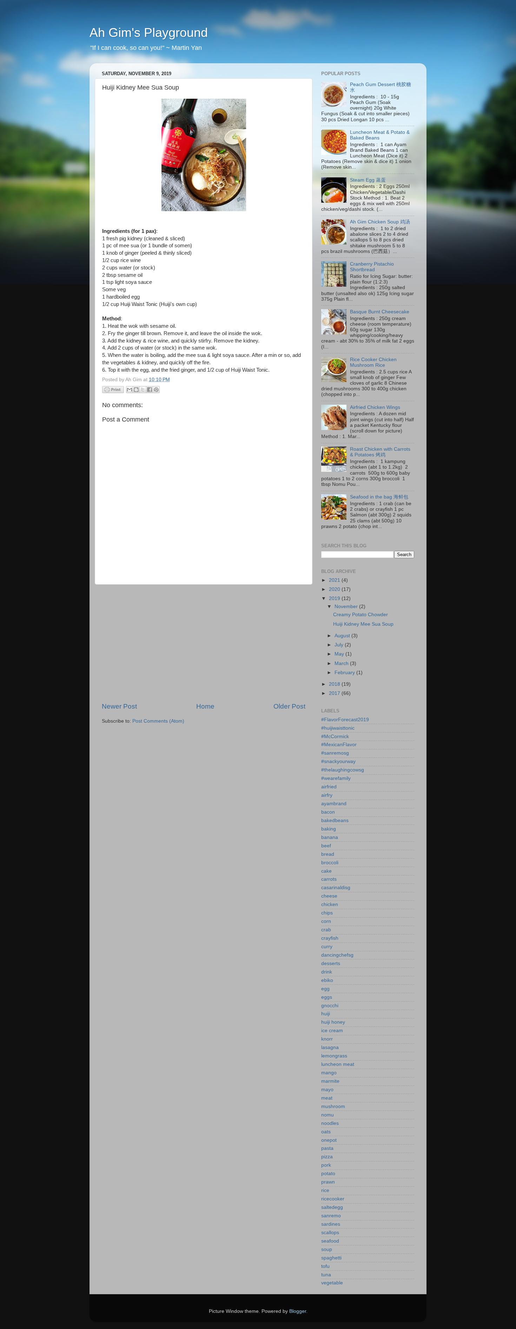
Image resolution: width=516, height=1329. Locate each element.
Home (205, 706)
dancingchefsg (337, 955)
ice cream (332, 1030)
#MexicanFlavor (339, 744)
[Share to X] (142, 389)
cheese (329, 896)
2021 (335, 580)
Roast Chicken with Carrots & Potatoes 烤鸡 (380, 452)
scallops (330, 1232)
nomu (327, 1115)
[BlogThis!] (136, 389)
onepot (329, 1140)
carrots (329, 879)
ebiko (327, 980)
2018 (335, 684)
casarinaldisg (335, 887)
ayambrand (333, 803)
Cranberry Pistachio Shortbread (372, 266)
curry (326, 946)
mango (329, 1072)
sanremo (331, 1215)
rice (325, 1190)
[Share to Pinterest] (156, 389)
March (342, 663)
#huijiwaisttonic (338, 728)
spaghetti (331, 1257)
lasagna (330, 1047)
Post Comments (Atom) (158, 721)
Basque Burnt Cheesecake (379, 311)
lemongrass (334, 1055)
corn (326, 921)
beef (326, 845)
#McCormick (335, 736)
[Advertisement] (203, 643)
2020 (335, 589)
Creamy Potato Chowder (360, 614)
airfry (326, 795)
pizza (327, 1156)
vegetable (332, 1282)
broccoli (329, 862)
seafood (330, 1241)
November (347, 606)
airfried (329, 786)
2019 (335, 598)
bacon (328, 812)
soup (326, 1249)
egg (325, 988)
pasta (327, 1148)
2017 (335, 693)
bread (327, 854)
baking (328, 829)
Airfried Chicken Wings (375, 407)
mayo (327, 1089)
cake (326, 871)
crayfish (329, 938)
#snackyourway (338, 761)
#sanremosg (335, 753)
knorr (327, 1039)
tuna (326, 1274)
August (343, 635)
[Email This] (129, 389)
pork (326, 1165)
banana (329, 837)
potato (328, 1173)
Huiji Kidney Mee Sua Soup (363, 624)
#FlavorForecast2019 (345, 719)
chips (327, 913)
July (340, 644)
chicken (329, 904)
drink (326, 972)
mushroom (333, 1106)
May (340, 654)
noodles (330, 1123)
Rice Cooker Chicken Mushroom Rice (373, 362)
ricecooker (332, 1198)
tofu (325, 1266)
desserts (330, 963)
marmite (330, 1081)
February (345, 672)
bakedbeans (335, 820)
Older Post (289, 706)
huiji (325, 1013)
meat (326, 1098)
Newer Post (119, 706)
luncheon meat (337, 1064)
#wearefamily (336, 778)
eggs (326, 997)
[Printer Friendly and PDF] (113, 391)
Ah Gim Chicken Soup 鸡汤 (380, 221)
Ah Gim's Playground (149, 32)
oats (326, 1131)
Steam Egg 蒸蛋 (368, 180)
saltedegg (332, 1207)
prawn (328, 1182)
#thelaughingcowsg (342, 770)
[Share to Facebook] (149, 389)
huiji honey (333, 1022)
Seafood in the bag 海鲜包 (379, 497)
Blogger (297, 1311)
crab (326, 929)
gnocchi (329, 1005)
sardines (330, 1224)
